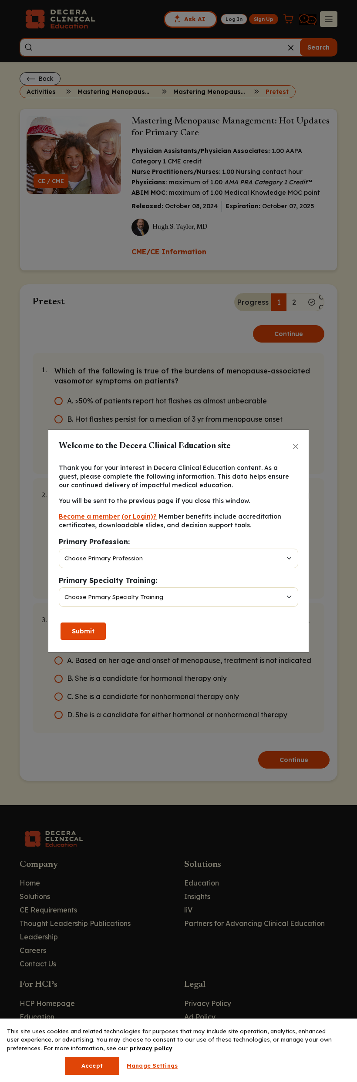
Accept (92, 1065)
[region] (178, 1050)
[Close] (296, 446)
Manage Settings (152, 1065)
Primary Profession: (94, 541)
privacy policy (151, 1048)
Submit (83, 631)
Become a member (89, 516)
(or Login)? (139, 516)
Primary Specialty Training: (108, 580)
